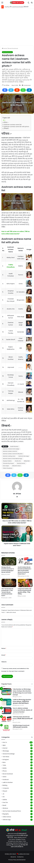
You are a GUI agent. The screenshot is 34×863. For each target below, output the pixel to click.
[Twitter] (11, 90)
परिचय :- (6, 122)
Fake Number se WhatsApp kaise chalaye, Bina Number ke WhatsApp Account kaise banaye (22, 692)
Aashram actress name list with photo (16, 126)
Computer (6, 788)
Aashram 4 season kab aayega (11, 449)
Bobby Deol (27, 461)
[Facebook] (5, 90)
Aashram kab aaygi (23, 456)
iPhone (5, 771)
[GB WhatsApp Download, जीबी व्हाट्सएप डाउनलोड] (6, 727)
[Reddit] (17, 90)
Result (4, 805)
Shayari (5, 791)
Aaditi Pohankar (14, 446)
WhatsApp (6, 751)
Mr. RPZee (6, 85)
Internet (5, 748)
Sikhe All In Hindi (16, 465)
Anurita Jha (18, 461)
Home (5, 48)
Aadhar (5, 799)
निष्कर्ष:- (6, 129)
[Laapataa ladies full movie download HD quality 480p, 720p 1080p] (25, 583)
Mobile (5, 768)
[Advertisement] (17, 27)
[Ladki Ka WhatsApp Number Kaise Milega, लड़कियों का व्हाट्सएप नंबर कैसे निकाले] (6, 702)
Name (3, 648)
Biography (6, 814)
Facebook (6, 779)
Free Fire (5, 802)
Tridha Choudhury (7, 468)
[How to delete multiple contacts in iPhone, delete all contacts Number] (6, 710)
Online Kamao (7, 817)
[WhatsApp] (23, 90)
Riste (4, 762)
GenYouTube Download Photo (12, 811)
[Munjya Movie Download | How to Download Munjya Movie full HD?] (8, 561)
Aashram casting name (9, 456)
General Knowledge (9, 754)
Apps (4, 745)
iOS (4, 797)
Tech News (6, 757)
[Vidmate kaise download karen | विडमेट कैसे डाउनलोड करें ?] (6, 719)
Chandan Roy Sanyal (8, 463)
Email (3, 655)
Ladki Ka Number (8, 782)
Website (3, 662)
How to (5, 742)
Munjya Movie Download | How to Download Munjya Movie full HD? (7, 569)
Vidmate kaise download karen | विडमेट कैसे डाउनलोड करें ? (22, 718)
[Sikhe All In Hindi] (17, 2)
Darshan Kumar (21, 463)
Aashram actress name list (13, 124)
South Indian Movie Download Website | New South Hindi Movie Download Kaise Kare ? (24, 570)
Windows (5, 808)
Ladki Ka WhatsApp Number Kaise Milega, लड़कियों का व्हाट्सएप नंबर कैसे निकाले (22, 701)
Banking (5, 785)
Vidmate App (7, 820)
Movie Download (13, 48)
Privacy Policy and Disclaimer (17, 860)
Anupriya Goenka (7, 461)
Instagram (6, 759)
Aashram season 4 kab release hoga (12, 458)
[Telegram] (29, 90)
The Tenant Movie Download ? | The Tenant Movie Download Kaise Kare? (7, 592)
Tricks (4, 765)
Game (4, 777)
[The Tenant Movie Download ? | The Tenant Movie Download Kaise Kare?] (8, 583)
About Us (13, 857)
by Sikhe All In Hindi (23, 854)
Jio (3, 794)
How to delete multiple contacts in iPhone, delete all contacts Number (22, 710)
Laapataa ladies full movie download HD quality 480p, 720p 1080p (24, 591)
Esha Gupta (6, 465)
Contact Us (20, 857)
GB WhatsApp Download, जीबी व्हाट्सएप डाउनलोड (21, 726)
